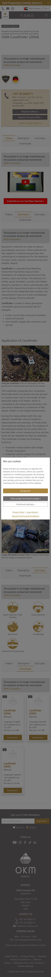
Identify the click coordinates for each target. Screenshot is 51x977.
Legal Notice (32, 512)
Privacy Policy (18, 512)
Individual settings (24, 504)
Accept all (24, 490)
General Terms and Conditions (25, 516)
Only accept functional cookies (24, 498)
